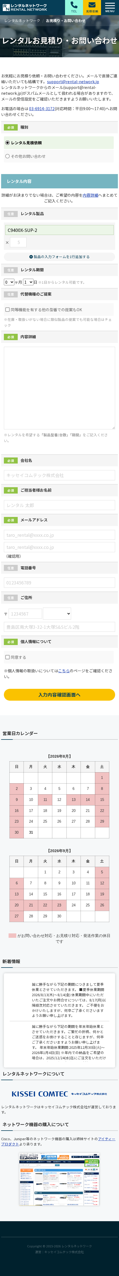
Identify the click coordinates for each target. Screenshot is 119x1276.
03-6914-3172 (42, 108)
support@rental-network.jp (73, 81)
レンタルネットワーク (76, 1246)
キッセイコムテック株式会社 (64, 1252)
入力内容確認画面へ (59, 694)
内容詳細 (90, 195)
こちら (64, 670)
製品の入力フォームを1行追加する (61, 256)
